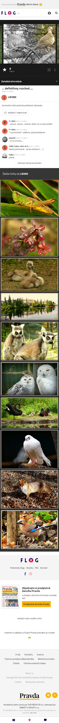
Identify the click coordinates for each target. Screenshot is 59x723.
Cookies (18, 681)
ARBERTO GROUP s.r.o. (29, 707)
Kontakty (29, 654)
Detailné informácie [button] (11, 81)
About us (30, 673)
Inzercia (40, 654)
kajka (11, 154)
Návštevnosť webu (46, 659)
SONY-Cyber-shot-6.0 (18, 146)
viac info (33, 712)
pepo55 (12, 138)
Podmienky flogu (17, 567)
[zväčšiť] (49, 70)
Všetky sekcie (32, 4)
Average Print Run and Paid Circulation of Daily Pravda (29, 677)
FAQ (36, 567)
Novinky (29, 567)
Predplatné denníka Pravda (36, 604)
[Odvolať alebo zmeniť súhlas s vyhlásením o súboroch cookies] (48, 695)
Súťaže (16, 663)
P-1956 (12, 121)
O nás (17, 654)
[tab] (29, 80)
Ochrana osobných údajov (35, 663)
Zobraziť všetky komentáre (29, 163)
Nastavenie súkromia (35, 681)
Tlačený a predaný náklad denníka (19, 659)
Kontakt (43, 567)
